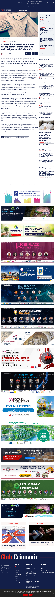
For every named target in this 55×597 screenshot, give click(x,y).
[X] (29, 53)
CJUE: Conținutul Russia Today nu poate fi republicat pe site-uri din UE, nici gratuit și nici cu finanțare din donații (46, 23)
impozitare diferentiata (23, 137)
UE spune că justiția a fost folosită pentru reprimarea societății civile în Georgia (45, 107)
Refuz (30, 594)
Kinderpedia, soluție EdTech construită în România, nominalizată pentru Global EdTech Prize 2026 (46, 155)
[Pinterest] (33, 53)
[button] (49, 2)
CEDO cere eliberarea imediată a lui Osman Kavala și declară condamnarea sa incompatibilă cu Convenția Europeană (46, 80)
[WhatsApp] (36, 53)
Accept (25, 594)
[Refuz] (53, 593)
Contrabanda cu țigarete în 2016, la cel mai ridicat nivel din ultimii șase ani (41, 543)
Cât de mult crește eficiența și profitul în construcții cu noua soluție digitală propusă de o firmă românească (46, 52)
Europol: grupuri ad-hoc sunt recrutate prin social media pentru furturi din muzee (46, 113)
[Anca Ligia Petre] (2, 54)
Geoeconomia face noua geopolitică (46, 46)
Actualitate (5, 41)
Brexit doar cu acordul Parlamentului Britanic (13, 546)
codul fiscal (15, 137)
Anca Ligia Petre (8, 53)
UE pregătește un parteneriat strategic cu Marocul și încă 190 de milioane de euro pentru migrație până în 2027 (46, 87)
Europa (41, 19)
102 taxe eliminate (8, 137)
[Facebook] (53, 2)
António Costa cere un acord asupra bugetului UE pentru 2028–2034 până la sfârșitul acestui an (46, 66)
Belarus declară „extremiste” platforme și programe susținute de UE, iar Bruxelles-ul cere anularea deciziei (46, 93)
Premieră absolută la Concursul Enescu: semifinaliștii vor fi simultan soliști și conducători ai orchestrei (46, 147)
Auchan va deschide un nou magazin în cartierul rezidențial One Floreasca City (46, 40)
